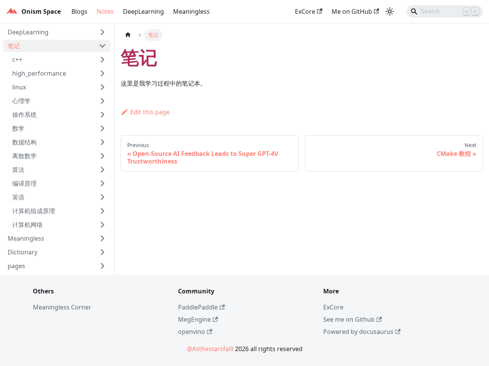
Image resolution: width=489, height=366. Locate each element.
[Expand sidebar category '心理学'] (102, 101)
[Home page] (128, 35)
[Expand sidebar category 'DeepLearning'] (102, 32)
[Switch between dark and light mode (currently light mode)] (390, 11)
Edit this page (150, 112)
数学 (18, 128)
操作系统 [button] (24, 114)
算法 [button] (18, 169)
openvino (191, 331)
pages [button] (16, 266)
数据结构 (24, 142)
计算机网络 (27, 224)
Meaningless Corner (62, 307)
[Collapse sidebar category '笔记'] (102, 46)
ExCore (305, 11)
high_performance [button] (39, 73)
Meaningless (191, 11)
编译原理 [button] (24, 183)
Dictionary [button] (22, 252)
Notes (105, 11)
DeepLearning (143, 11)
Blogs (79, 11)
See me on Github (349, 319)
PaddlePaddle (198, 307)
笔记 (14, 46)
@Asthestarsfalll (210, 349)
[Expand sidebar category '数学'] (102, 128)
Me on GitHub (352, 11)
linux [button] (19, 87)
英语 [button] (18, 197)
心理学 (21, 101)
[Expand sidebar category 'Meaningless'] (102, 238)
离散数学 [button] (24, 156)
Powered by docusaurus (358, 331)
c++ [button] (17, 59)
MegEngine (194, 319)
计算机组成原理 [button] (33, 211)
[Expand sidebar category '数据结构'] (102, 142)
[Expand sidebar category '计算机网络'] (102, 225)
